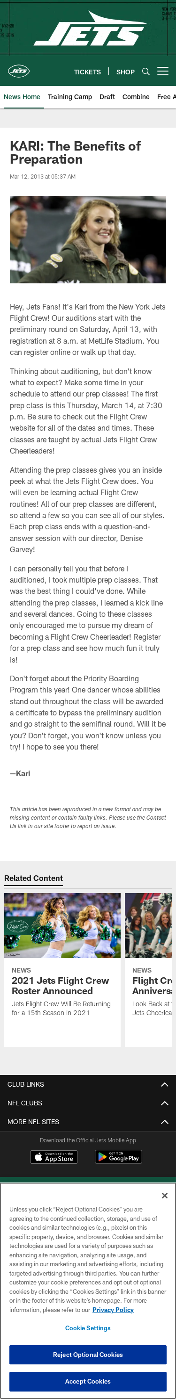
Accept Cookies (88, 1381)
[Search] (146, 71)
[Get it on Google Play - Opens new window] (118, 1161)
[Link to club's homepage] (19, 67)
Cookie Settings (88, 1328)
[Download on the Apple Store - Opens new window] (53, 1158)
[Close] (164, 1195)
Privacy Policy (113, 1309)
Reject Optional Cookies (88, 1354)
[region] (88, 1291)
